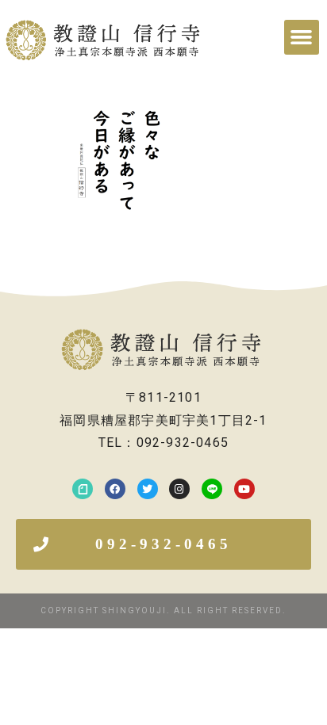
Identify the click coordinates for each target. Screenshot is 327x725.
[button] (301, 37)
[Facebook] (115, 489)
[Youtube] (244, 489)
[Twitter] (147, 489)
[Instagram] (179, 489)
